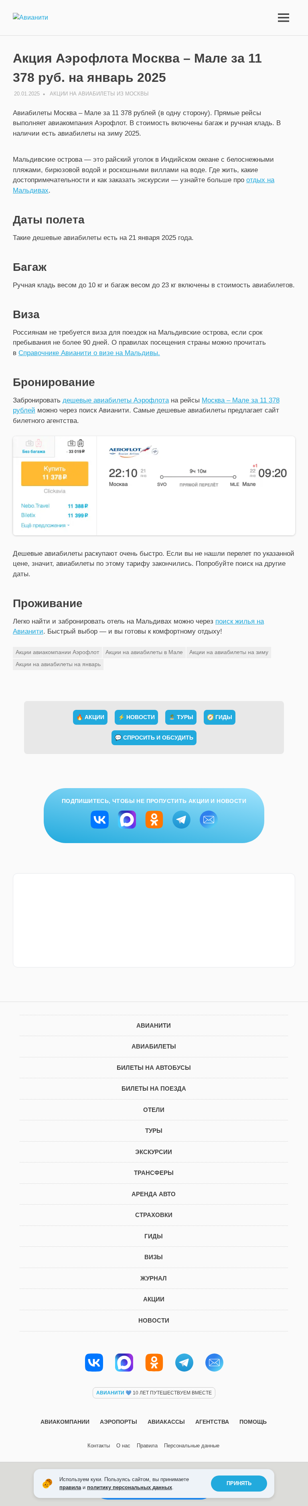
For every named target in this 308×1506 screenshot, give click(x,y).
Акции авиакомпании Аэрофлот (57, 652)
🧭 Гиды (219, 717)
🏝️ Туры (180, 717)
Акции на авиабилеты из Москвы (99, 94)
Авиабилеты (154, 1046)
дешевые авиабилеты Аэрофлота (116, 400)
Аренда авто (154, 1194)
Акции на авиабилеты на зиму (228, 652)
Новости (153, 1320)
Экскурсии (153, 1151)
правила (70, 1487)
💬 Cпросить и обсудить (154, 737)
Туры (153, 1130)
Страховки (153, 1214)
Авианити (153, 1025)
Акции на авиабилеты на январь (58, 664)
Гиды (153, 1236)
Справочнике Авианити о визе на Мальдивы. (89, 353)
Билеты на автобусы (154, 1067)
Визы (153, 1257)
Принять (239, 1483)
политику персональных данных (129, 1487)
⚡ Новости (136, 717)
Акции (153, 1299)
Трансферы (154, 1172)
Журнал (153, 1278)
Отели (153, 1109)
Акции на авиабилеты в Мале (144, 652)
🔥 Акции (90, 717)
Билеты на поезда (154, 1088)
